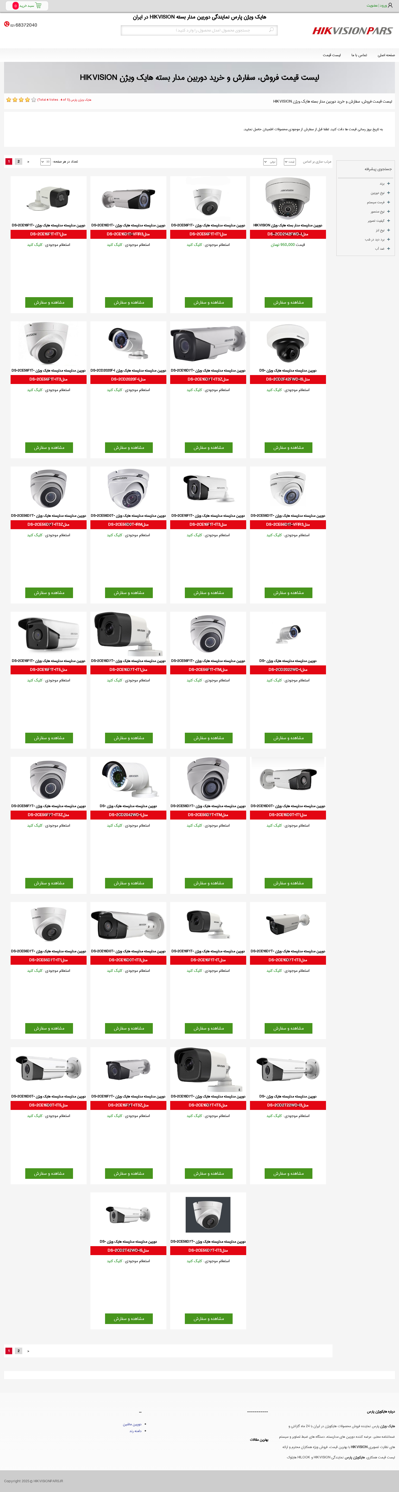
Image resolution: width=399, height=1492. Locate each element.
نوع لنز (380, 230)
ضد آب (379, 249)
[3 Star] (21, 99)
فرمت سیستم (375, 202)
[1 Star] (8, 99)
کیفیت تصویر (376, 221)
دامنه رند (135, 1431)
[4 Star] (27, 99)
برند (382, 183)
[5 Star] (33, 99)
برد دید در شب (374, 239)
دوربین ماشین (132, 1424)
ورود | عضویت (377, 5)
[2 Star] (15, 99)
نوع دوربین (377, 193)
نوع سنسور (377, 211)
